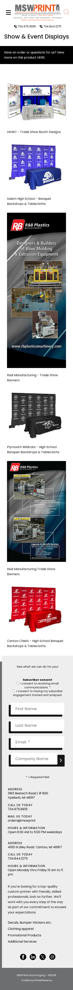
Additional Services (22, 941)
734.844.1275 (52, 26)
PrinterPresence (43, 980)
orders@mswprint (22, 820)
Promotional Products (24, 935)
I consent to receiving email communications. (39, 685)
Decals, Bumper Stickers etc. (30, 922)
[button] (8, 12)
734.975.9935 (27, 26)
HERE (41, 57)
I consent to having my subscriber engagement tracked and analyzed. (38, 693)
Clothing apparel (21, 929)
